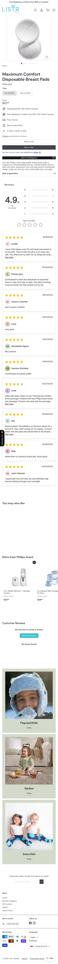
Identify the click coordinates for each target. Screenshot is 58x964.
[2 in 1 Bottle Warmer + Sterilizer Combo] (19, 582)
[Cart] (48, 10)
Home (4, 66)
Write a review (29, 635)
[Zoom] (46, 56)
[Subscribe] (42, 881)
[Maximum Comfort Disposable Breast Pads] (19, 528)
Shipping (5, 136)
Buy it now (29, 147)
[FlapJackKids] (29, 695)
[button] (39, 189)
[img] (14, 238)
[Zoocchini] (29, 826)
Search (5, 907)
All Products (7, 904)
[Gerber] (29, 760)
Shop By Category (9, 901)
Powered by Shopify (38, 958)
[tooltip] (53, 157)
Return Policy (7, 910)
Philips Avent (25, 557)
